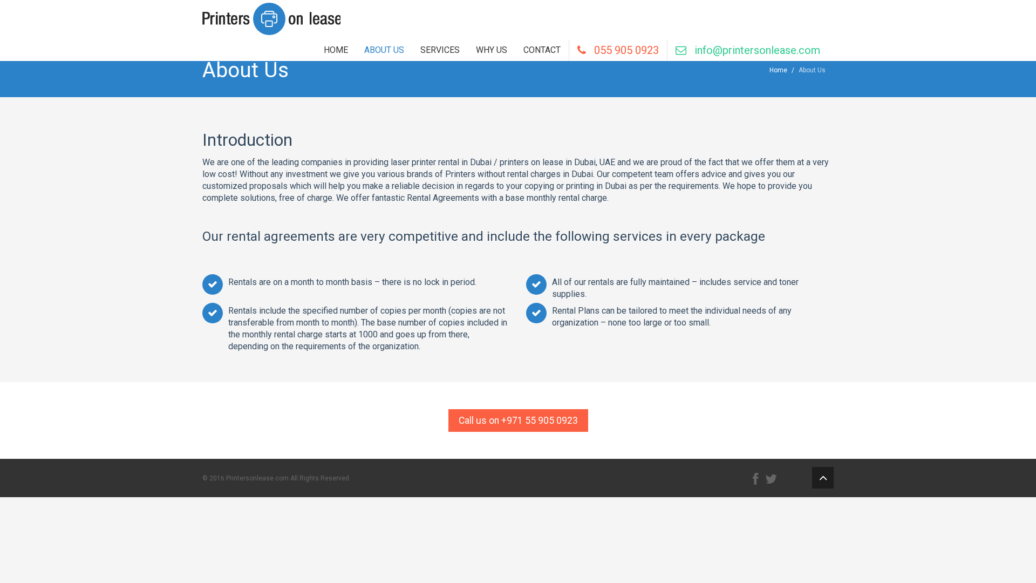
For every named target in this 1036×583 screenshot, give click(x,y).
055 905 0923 (622, 50)
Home (336, 50)
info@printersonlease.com (753, 50)
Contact (542, 50)
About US (384, 50)
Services (440, 50)
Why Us (491, 50)
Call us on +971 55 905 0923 (518, 420)
